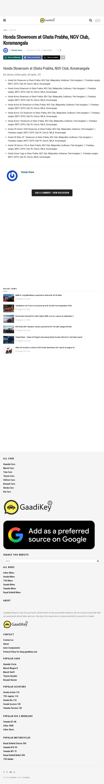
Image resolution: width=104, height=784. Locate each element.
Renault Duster (10, 680)
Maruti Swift (9, 672)
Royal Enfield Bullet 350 (14, 755)
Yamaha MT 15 (10, 751)
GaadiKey (13, 777)
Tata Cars (7, 472)
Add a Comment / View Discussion (52, 192)
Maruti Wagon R (10, 668)
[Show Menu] (4, 20)
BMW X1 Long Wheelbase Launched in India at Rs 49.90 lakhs (38, 295)
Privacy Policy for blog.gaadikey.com (20, 652)
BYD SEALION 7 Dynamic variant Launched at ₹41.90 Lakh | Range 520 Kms (43, 327)
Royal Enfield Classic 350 (14, 743)
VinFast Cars (9, 480)
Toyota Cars (8, 476)
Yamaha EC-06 (9, 721)
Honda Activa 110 (11, 692)
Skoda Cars (8, 488)
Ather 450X (8, 725)
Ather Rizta (8, 729)
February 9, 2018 (33, 50)
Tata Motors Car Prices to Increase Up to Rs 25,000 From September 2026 (43, 306)
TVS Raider (8, 759)
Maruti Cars (8, 468)
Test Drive (12, 30)
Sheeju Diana (17, 50)
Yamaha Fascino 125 (12, 708)
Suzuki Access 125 (12, 704)
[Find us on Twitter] (7, 772)
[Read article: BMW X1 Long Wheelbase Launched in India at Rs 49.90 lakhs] (8, 298)
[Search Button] (90, 20)
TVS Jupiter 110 (10, 696)
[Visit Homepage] (47, 20)
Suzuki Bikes (9, 584)
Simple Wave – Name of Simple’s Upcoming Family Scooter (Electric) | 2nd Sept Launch (48, 337)
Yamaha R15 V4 (10, 747)
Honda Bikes (9, 576)
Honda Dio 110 (9, 700)
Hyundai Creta (9, 664)
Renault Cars (9, 484)
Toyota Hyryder (10, 676)
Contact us (8, 640)
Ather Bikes (8, 573)
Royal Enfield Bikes (12, 592)
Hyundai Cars (9, 464)
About (6, 644)
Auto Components (11, 648)
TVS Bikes (8, 580)
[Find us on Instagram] (14, 772)
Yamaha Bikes (9, 588)
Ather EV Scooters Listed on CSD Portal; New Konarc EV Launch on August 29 (44, 348)
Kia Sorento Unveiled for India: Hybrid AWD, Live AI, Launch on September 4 (44, 316)
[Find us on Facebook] (3, 772)
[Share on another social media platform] (63, 57)
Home (5, 30)
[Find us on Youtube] (11, 772)
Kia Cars (7, 491)
